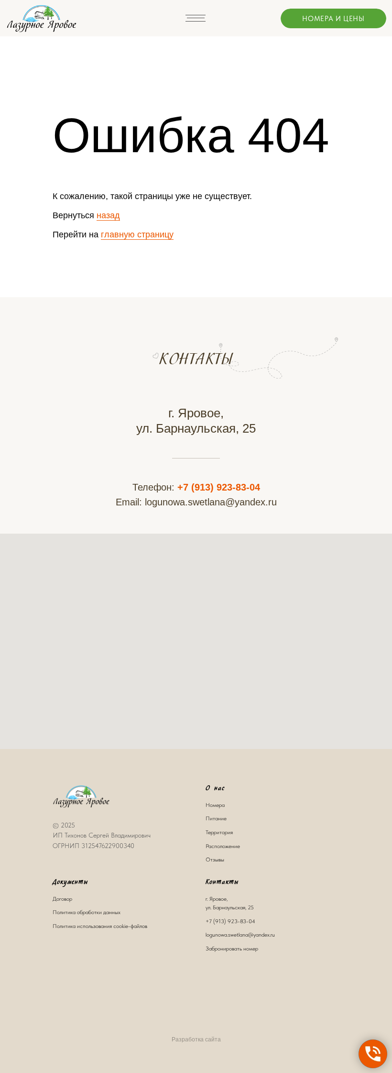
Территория (219, 832)
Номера (215, 805)
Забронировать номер (232, 948)
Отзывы (215, 859)
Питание (216, 818)
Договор (62, 898)
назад (108, 215)
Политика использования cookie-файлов (100, 926)
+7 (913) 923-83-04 (218, 487)
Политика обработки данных (86, 912)
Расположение (223, 846)
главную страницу (137, 234)
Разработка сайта (196, 1039)
